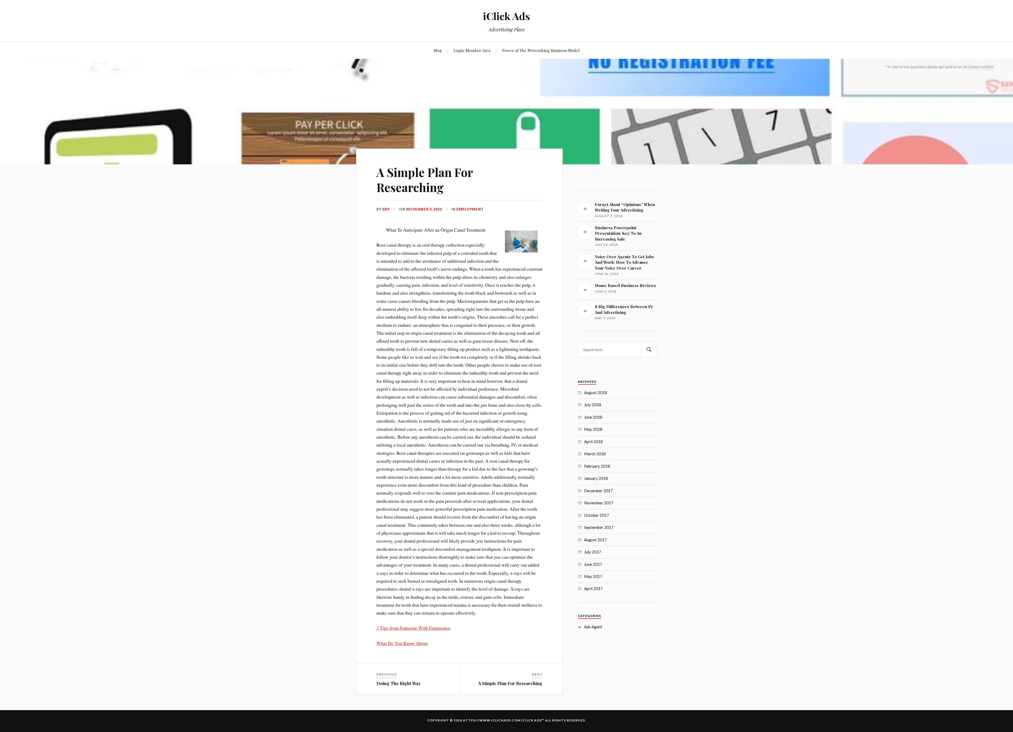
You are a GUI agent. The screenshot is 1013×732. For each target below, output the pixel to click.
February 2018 (597, 466)
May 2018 (593, 429)
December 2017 (598, 490)
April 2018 (593, 441)
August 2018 (595, 392)
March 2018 (595, 453)
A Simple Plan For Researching (424, 179)
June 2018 (593, 417)
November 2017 (598, 502)
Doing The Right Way (398, 683)
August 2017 (595, 539)
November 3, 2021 (424, 209)
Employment (470, 209)
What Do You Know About (402, 643)
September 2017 (599, 527)
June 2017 (593, 564)
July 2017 (592, 551)
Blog (438, 50)
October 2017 (596, 515)
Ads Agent (593, 626)
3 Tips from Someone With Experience (413, 628)
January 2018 (596, 478)
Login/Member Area (472, 50)
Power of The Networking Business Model (541, 50)
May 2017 (593, 576)
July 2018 (592, 404)
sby (386, 209)
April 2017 (593, 588)
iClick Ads (506, 16)
